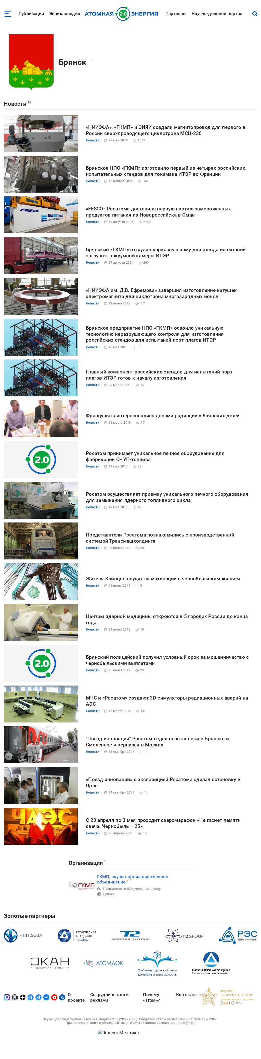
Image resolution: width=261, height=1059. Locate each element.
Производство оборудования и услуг (132, 889)
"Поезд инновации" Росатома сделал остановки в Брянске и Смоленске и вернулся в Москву (157, 742)
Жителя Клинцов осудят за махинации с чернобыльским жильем (163, 579)
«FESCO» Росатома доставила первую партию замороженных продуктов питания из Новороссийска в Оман (158, 212)
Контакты (186, 994)
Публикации (31, 13)
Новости (15, 104)
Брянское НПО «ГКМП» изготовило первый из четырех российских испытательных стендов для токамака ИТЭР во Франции (165, 171)
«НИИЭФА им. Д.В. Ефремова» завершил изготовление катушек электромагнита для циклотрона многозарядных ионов (161, 293)
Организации (86, 863)
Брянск (73, 62)
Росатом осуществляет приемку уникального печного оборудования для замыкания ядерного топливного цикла (167, 497)
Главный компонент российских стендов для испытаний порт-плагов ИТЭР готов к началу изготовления (160, 375)
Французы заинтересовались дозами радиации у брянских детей (163, 416)
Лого (123, 13)
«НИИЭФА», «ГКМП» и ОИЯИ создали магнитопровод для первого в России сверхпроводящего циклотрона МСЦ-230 (165, 130)
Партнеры (176, 13)
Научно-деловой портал (217, 13)
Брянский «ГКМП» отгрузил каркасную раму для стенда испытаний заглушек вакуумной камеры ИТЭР (166, 253)
